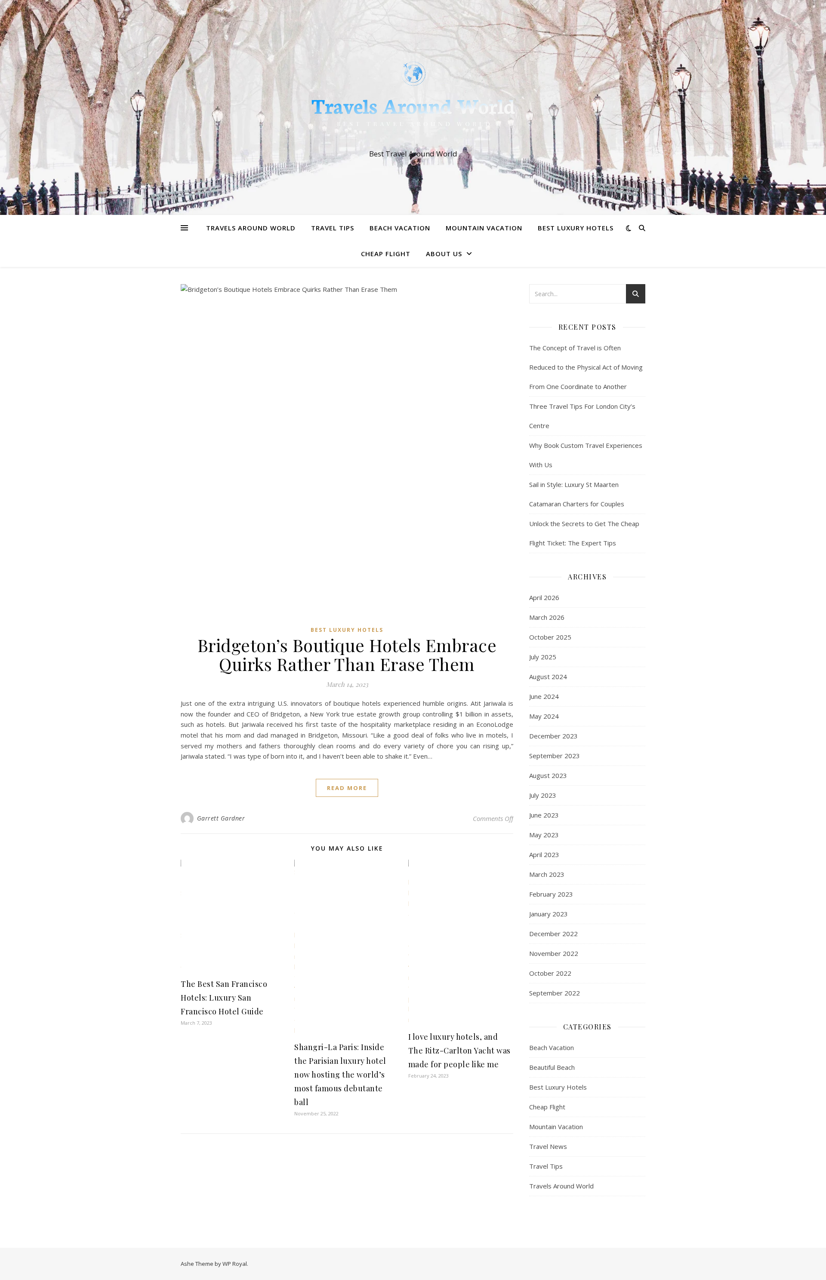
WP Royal (234, 1264)
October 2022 (550, 973)
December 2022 (553, 933)
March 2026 (546, 617)
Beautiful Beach (552, 1067)
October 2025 (550, 637)
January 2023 (548, 913)
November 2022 (553, 953)
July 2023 (542, 795)
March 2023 (546, 874)
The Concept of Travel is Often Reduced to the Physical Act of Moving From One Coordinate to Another (586, 367)
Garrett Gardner (221, 818)
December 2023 (553, 736)
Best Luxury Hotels (575, 228)
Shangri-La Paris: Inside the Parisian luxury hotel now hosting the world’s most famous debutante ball (340, 1074)
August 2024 (548, 676)
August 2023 (548, 775)
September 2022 (554, 993)
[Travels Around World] (413, 100)
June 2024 (544, 696)
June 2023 (544, 815)
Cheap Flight (385, 253)
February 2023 (551, 894)
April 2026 (544, 597)
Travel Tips (332, 228)
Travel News (548, 1146)
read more (347, 788)
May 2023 (544, 834)
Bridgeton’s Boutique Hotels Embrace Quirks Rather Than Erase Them (347, 654)
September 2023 (554, 755)
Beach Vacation (400, 228)
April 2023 (544, 854)
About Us (444, 253)
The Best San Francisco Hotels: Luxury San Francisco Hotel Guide (224, 998)
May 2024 (544, 716)
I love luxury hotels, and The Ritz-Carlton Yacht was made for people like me (459, 1050)
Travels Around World (251, 228)
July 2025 (542, 656)
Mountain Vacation (484, 228)
